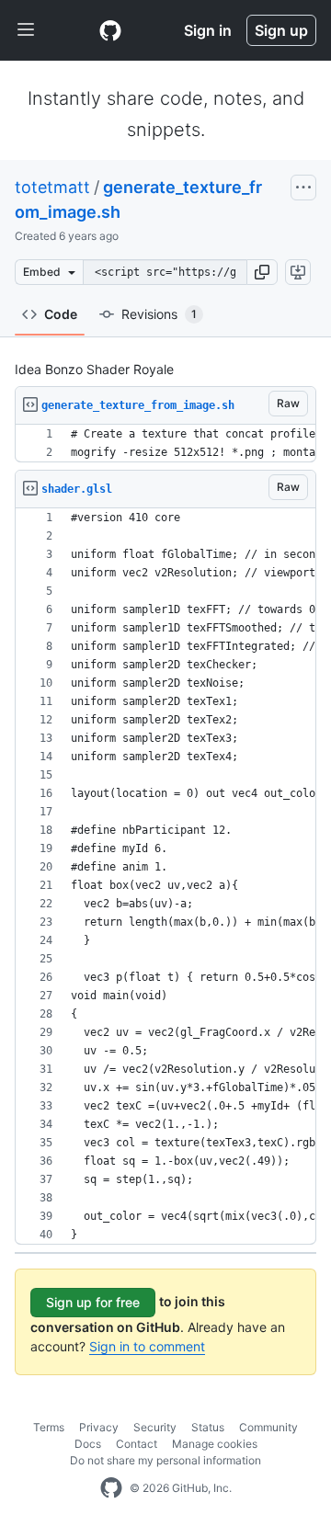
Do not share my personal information (165, 1460)
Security (155, 1427)
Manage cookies (214, 1444)
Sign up (281, 30)
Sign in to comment (147, 1346)
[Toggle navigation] (26, 30)
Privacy (99, 1427)
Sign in (208, 30)
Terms (48, 1427)
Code (60, 314)
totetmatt (52, 187)
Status (207, 1427)
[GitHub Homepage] (111, 1488)
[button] (262, 272)
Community (268, 1427)
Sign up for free (93, 1302)
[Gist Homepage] (110, 30)
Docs (87, 1444)
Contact (136, 1444)
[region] (165, 443)
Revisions (159, 314)
